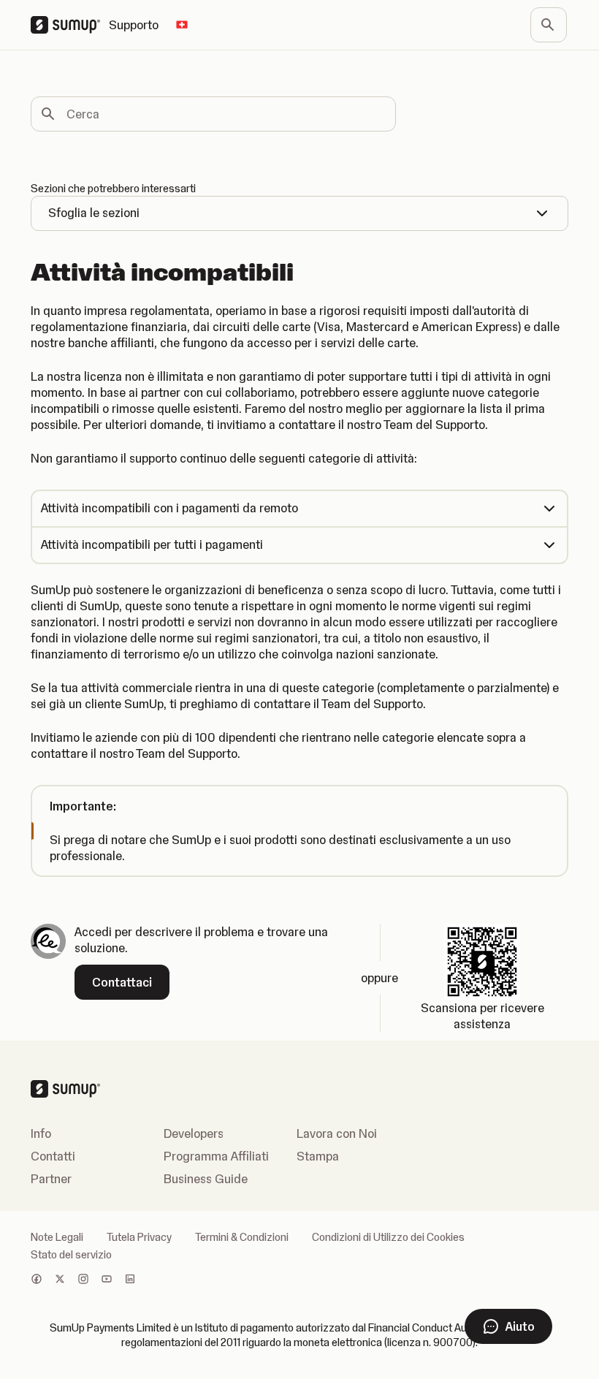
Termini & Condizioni (242, 1237)
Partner (51, 1178)
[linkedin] (130, 1280)
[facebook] (36, 1280)
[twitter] (60, 1280)
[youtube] (106, 1280)
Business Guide (206, 1178)
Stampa (318, 1156)
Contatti (53, 1156)
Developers (194, 1133)
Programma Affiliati (216, 1156)
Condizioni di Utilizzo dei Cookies (388, 1237)
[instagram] (83, 1280)
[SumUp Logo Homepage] (70, 25)
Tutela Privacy (139, 1237)
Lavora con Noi (337, 1133)
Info (41, 1133)
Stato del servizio (71, 1254)
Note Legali (57, 1237)
